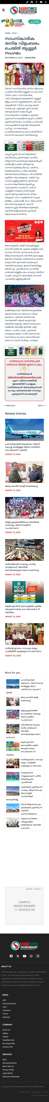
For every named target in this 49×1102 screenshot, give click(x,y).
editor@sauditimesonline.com (24, 377)
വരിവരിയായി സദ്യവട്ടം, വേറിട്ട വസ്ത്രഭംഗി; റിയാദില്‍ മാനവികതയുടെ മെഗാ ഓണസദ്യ (22, 567)
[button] (3, 10)
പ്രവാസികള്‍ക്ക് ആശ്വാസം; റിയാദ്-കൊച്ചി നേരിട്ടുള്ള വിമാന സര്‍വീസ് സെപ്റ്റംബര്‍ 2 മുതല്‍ (22, 447)
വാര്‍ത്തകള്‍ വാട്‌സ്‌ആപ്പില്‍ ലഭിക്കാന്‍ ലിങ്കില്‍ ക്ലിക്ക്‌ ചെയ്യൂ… (25, 363)
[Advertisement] (24, 858)
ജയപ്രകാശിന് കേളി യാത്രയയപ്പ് (21, 486)
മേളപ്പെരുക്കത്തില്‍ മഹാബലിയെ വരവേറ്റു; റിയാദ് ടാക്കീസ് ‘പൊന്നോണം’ (22, 525)
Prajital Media (38, 1087)
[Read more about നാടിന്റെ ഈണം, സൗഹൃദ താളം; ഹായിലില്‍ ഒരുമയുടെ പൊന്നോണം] (24, 634)
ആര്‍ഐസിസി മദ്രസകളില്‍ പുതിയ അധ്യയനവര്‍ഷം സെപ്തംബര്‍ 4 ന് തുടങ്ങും (23, 609)
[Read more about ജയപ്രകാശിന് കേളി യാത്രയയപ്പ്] (24, 472)
